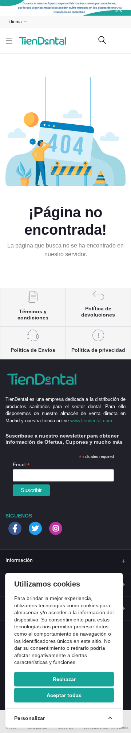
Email (21, 464)
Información (19, 560)
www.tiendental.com (91, 420)
